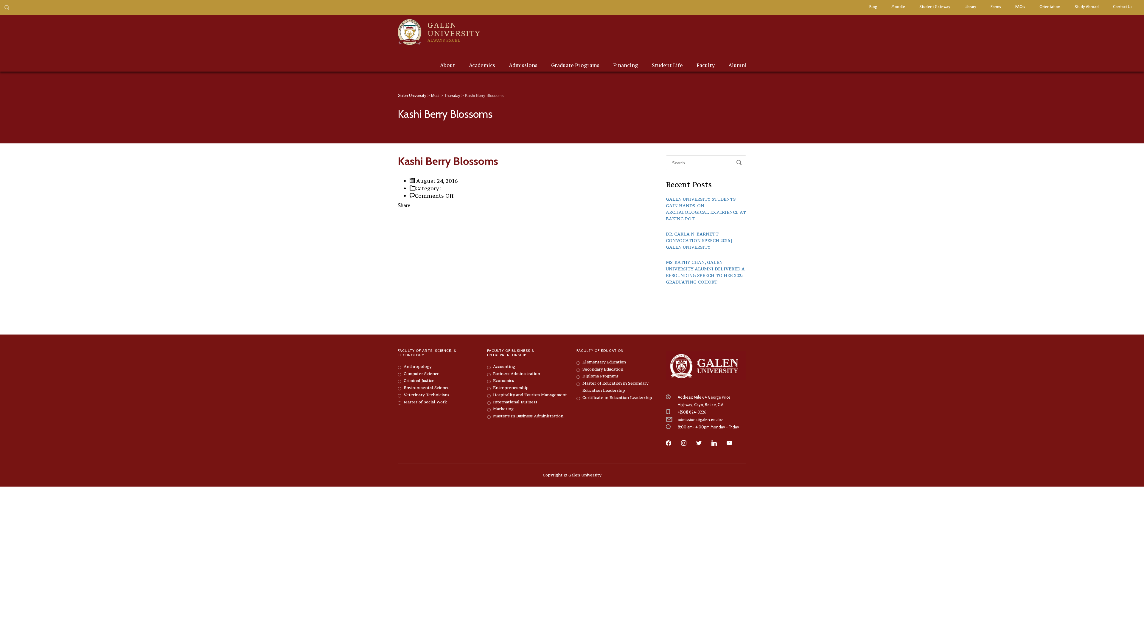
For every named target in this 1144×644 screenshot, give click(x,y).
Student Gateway (934, 6)
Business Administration (516, 373)
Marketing (503, 408)
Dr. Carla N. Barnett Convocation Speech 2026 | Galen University (699, 240)
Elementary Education (604, 362)
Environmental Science (427, 387)
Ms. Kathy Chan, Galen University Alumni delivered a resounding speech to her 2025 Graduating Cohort (705, 272)
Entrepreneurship (511, 387)
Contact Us (1122, 6)
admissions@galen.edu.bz (700, 419)
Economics (503, 380)
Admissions (523, 65)
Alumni (737, 65)
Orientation (1049, 6)
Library (970, 6)
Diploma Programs (600, 376)
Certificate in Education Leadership (617, 397)
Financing (625, 65)
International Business (515, 402)
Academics (482, 65)
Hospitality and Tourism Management (530, 394)
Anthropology (417, 366)
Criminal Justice (419, 380)
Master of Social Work (425, 402)
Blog (873, 6)
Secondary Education (602, 369)
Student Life (667, 65)
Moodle (898, 6)
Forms (996, 6)
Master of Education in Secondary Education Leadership (615, 386)
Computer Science (421, 373)
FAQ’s (1020, 6)
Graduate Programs (575, 65)
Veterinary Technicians (426, 394)
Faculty (706, 65)
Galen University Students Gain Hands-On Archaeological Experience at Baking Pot (706, 209)
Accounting (504, 366)
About (447, 65)
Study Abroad (1087, 6)
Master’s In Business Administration (528, 416)
